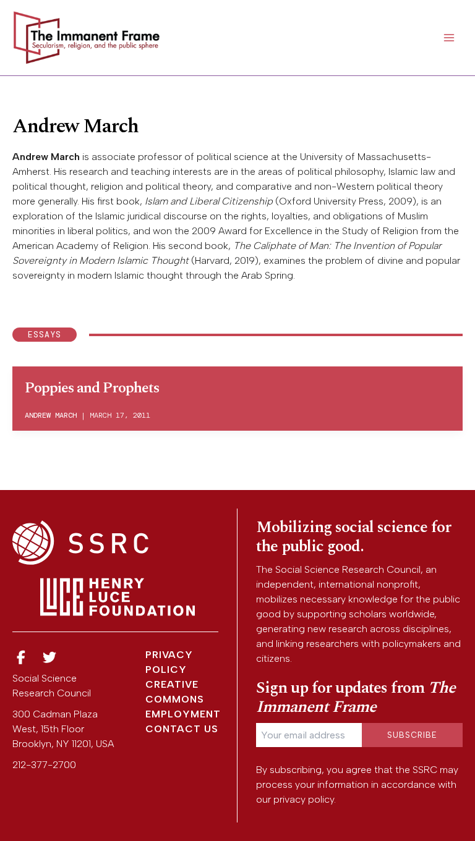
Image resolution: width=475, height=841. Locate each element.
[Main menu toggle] (449, 37)
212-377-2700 (44, 765)
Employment (183, 714)
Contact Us (181, 729)
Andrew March (51, 415)
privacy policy (303, 799)
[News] (21, 658)
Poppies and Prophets (92, 388)
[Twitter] (50, 658)
